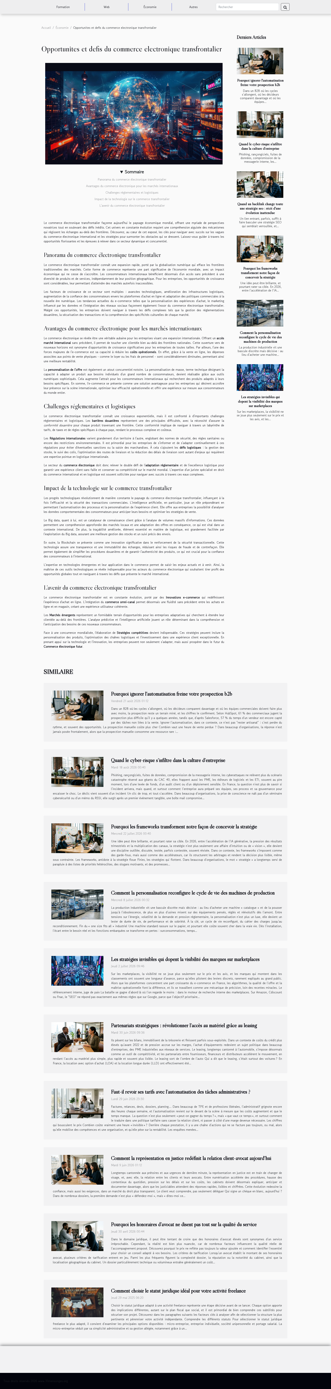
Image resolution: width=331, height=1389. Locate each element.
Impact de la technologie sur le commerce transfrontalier (132, 199)
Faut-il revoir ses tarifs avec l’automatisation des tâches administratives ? (180, 1091)
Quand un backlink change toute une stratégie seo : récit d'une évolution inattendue (260, 208)
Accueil (46, 27)
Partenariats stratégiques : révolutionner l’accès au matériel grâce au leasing (184, 1025)
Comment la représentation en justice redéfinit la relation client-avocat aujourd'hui (191, 1158)
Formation (63, 7)
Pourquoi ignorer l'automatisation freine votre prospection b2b (260, 82)
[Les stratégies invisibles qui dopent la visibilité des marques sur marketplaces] (260, 377)
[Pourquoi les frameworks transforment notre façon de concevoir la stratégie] (260, 249)
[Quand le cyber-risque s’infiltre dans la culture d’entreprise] (260, 124)
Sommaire (134, 171)
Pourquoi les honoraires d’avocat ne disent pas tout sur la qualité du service (184, 1224)
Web (107, 7)
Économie (149, 7)
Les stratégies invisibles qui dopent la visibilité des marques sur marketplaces (260, 401)
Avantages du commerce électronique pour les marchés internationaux (132, 186)
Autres (193, 7)
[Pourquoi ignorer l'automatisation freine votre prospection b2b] (260, 61)
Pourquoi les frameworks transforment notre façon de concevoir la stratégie (260, 272)
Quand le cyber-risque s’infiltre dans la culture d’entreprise (260, 146)
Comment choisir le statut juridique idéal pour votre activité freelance (178, 1290)
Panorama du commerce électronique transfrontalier (132, 179)
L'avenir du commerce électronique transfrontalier (132, 205)
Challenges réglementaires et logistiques (132, 192)
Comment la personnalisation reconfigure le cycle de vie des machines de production (260, 337)
